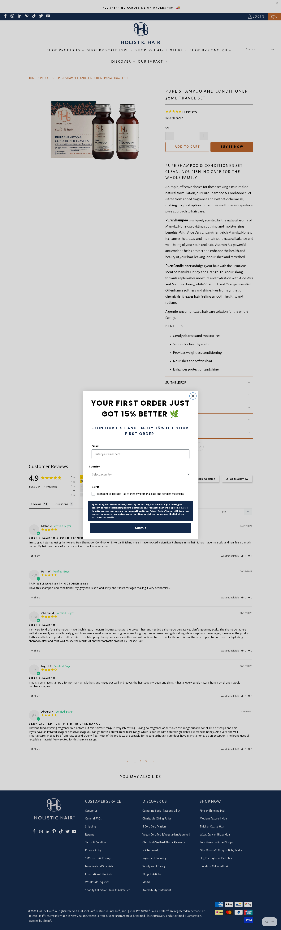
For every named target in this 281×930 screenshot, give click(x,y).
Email (95, 446)
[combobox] (139, 474)
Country (94, 467)
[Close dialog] (193, 396)
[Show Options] (188, 474)
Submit (140, 528)
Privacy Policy (157, 511)
